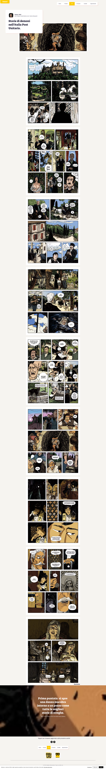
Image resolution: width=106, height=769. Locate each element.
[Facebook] (54, 742)
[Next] (74, 428)
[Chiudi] (104, 767)
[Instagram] (52, 742)
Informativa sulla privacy (48, 767)
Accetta (101, 767)
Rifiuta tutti (95, 767)
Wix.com (61, 765)
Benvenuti (4, 2)
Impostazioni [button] (89, 767)
